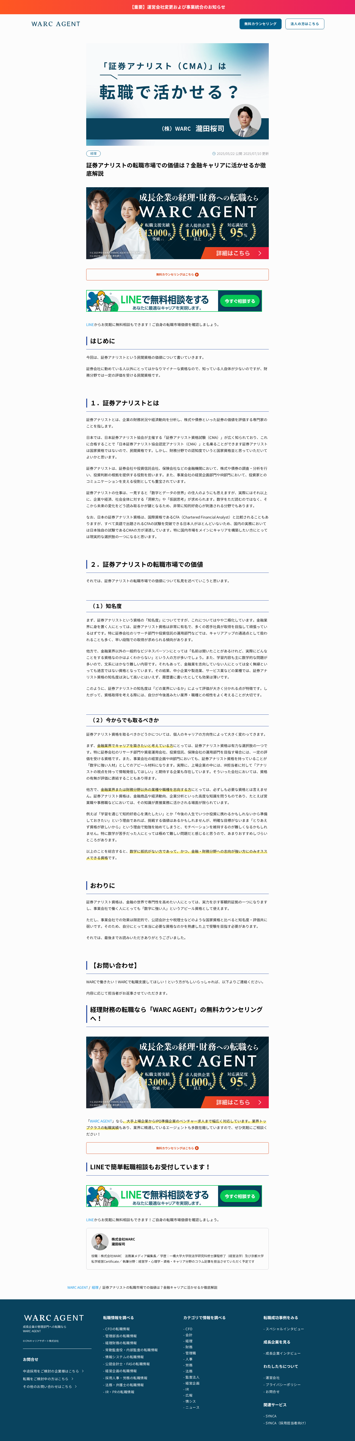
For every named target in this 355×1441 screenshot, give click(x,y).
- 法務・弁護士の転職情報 (123, 1385)
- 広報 (187, 1395)
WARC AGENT (101, 1121)
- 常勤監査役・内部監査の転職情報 (130, 1350)
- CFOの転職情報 (116, 1329)
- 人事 (187, 1359)
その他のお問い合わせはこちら (47, 1386)
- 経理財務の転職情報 (120, 1343)
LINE (90, 324)
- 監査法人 (191, 1377)
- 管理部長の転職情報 (120, 1336)
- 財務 (187, 1347)
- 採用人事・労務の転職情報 (125, 1378)
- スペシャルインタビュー (283, 1329)
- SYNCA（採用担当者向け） (285, 1423)
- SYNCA (270, 1416)
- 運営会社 (271, 1377)
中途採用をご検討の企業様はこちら (51, 1371)
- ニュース (191, 1407)
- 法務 (187, 1371)
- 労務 (187, 1365)
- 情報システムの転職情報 (123, 1357)
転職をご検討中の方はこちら (46, 1379)
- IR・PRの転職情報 (118, 1392)
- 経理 (187, 1341)
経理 (95, 1287)
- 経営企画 (191, 1383)
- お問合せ (271, 1391)
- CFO (187, 1329)
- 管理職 (189, 1353)
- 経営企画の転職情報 (120, 1371)
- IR (186, 1389)
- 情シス (189, 1401)
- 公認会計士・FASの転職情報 (126, 1364)
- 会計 (187, 1335)
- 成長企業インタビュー (282, 1353)
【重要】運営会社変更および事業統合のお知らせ (177, 7)
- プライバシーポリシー (282, 1384)
